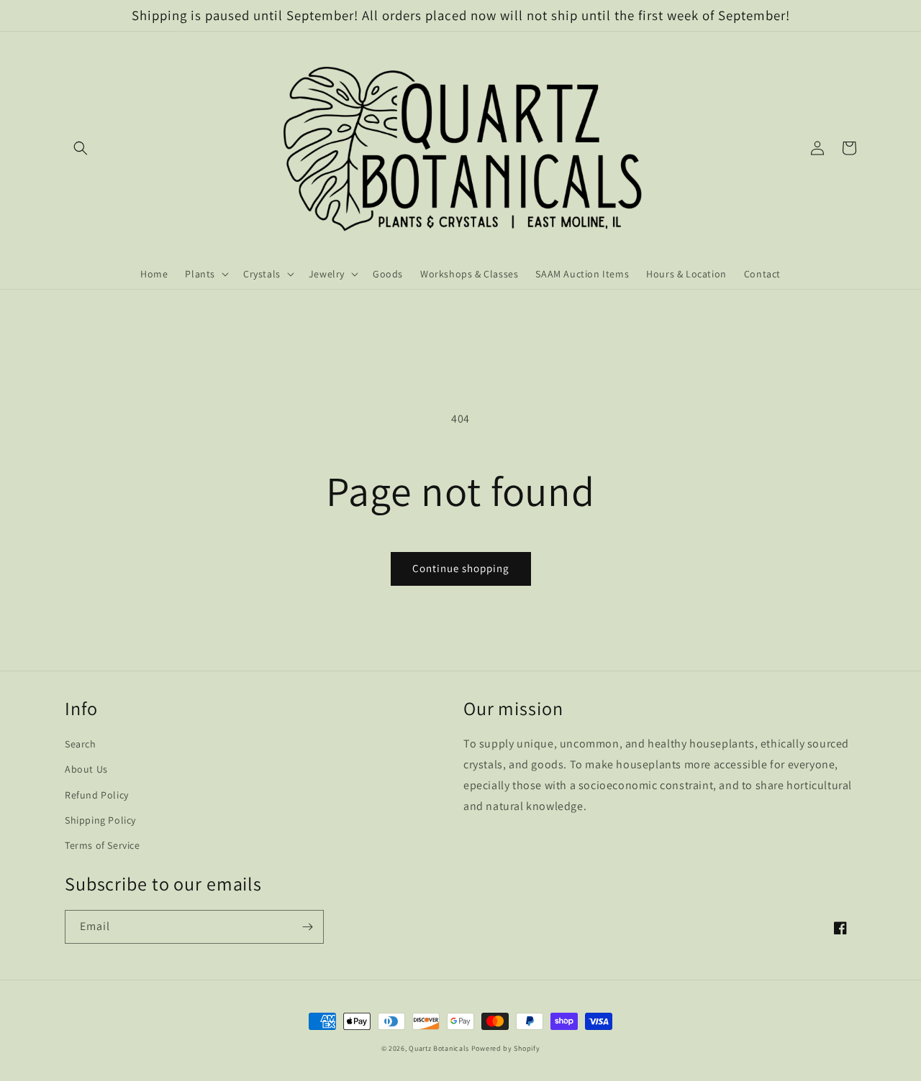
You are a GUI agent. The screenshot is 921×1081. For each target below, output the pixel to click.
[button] (80, 148)
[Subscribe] (307, 927)
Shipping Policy (100, 820)
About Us (86, 769)
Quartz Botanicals (439, 1048)
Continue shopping (460, 568)
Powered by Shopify (505, 1048)
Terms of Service (102, 845)
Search (80, 743)
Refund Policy (97, 794)
